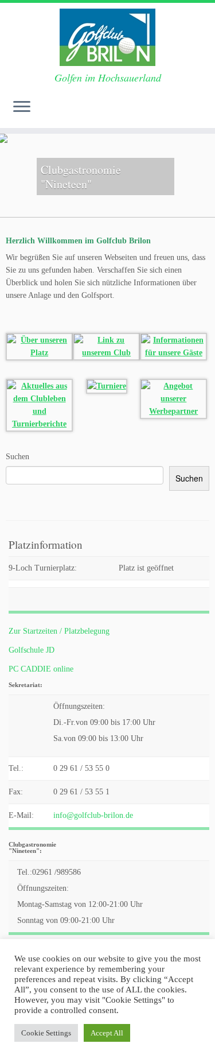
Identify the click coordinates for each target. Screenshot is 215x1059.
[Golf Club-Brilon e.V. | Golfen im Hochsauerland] (107, 37)
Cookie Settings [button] (46, 1033)
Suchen (17, 456)
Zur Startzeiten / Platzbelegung (59, 631)
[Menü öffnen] (21, 107)
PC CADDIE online (41, 669)
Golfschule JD (31, 650)
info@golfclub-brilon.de (93, 815)
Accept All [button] (107, 1033)
